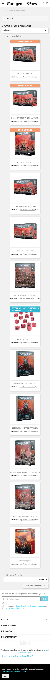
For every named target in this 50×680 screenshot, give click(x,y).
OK (5, 676)
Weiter (43, 579)
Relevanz (25, 30)
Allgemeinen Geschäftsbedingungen (29, 606)
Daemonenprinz (25, 561)
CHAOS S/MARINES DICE (25, 339)
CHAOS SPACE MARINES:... (25, 162)
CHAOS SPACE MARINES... (25, 74)
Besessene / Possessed (25, 251)
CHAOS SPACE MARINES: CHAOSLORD (25, 472)
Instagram (27, 643)
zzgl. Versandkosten (27, 77)
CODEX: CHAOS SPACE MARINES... (25, 384)
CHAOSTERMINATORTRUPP (25, 206)
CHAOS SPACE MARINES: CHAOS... (25, 516)
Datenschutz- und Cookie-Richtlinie (14, 671)
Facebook (22, 643)
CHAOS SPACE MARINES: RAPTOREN (25, 118)
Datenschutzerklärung (14, 608)
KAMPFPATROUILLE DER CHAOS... (25, 295)
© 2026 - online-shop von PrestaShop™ (17, 656)
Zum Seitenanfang (35, 586)
